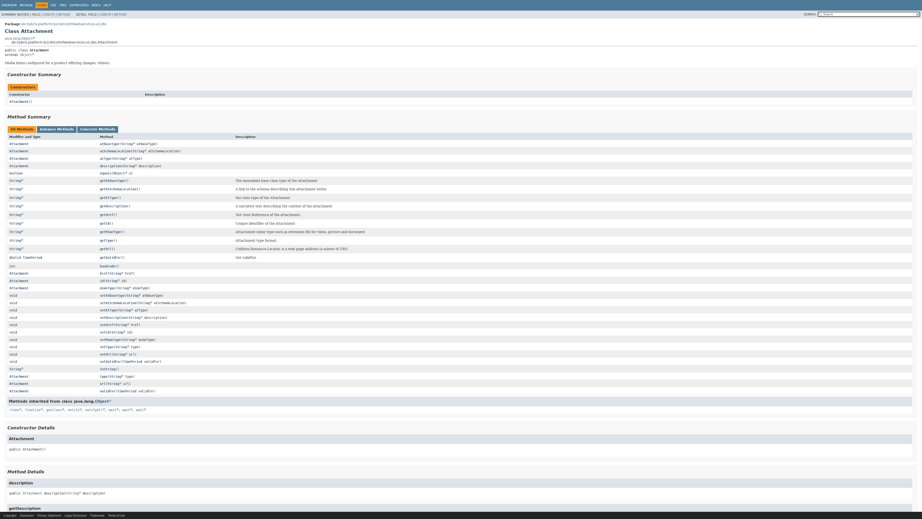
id (102, 281)
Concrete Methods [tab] (97, 129)
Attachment (19, 102)
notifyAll (94, 410)
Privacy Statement (49, 515)
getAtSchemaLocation (118, 189)
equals (105, 173)
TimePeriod (32, 258)
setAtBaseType (112, 295)
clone (14, 410)
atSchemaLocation (115, 151)
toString (107, 369)
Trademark (97, 515)
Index (96, 5)
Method (64, 14)
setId (104, 332)
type (104, 376)
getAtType (108, 198)
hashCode (107, 266)
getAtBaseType (112, 181)
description (110, 166)
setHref (106, 325)
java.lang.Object (18, 38)
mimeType (107, 288)
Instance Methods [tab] (57, 129)
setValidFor (110, 362)
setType (106, 347)
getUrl (105, 249)
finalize (32, 410)
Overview (9, 5)
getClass (54, 410)
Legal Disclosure (76, 515)
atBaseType (109, 144)
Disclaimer (27, 515)
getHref (106, 215)
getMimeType (110, 232)
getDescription (113, 206)
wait (112, 410)
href (104, 273)
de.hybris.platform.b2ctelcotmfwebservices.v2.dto (63, 24)
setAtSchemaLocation (118, 303)
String (127, 144)
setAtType (108, 310)
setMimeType (110, 340)
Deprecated (79, 5)
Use (53, 5)
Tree (63, 5)
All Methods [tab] (22, 129)
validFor (107, 391)
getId (104, 223)
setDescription (113, 318)
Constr (49, 14)
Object (26, 55)
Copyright (10, 515)
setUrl (105, 354)
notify (73, 410)
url (103, 384)
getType (106, 240)
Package (26, 5)
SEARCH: (810, 14)
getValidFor (110, 258)
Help (107, 5)
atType (105, 159)
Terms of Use (116, 515)
